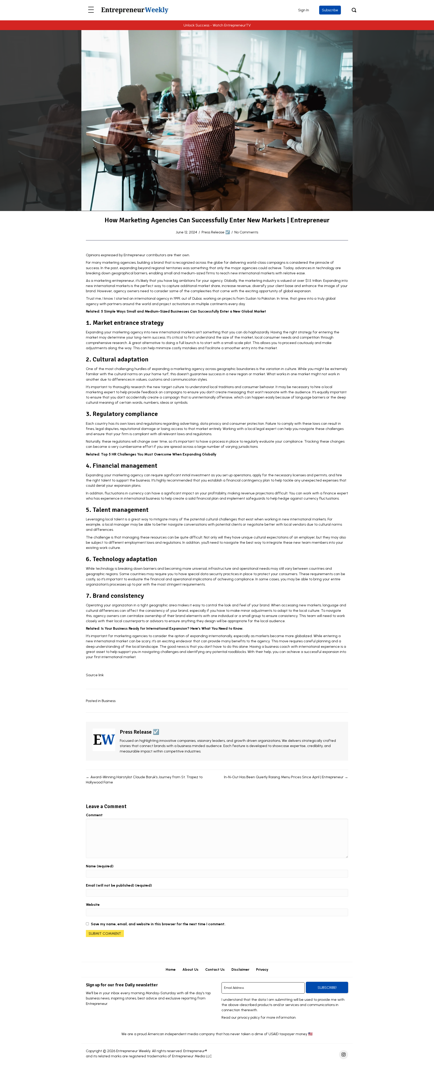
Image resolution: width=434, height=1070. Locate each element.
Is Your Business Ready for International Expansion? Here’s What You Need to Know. (172, 628)
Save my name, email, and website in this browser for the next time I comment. (158, 924)
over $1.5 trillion (309, 280)
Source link (95, 675)
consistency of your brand (166, 610)
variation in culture (281, 369)
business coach (277, 646)
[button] (91, 10)
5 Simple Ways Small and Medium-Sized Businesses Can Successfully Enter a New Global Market (183, 311)
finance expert (335, 493)
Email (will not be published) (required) (119, 885)
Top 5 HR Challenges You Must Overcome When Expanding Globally (158, 454)
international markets (256, 273)
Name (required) (99, 866)
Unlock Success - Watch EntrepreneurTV (217, 25)
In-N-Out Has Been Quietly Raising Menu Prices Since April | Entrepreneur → (286, 777)
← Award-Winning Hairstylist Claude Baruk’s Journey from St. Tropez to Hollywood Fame (144, 779)
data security (211, 574)
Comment (94, 815)
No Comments (246, 232)
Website (93, 904)
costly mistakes (184, 348)
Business (109, 701)
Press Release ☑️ (216, 232)
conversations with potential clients (213, 524)
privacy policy (249, 1017)
